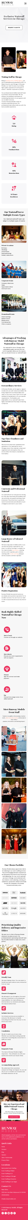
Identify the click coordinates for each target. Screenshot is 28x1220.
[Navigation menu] (25, 3)
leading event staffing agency (14, 892)
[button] (14, 433)
